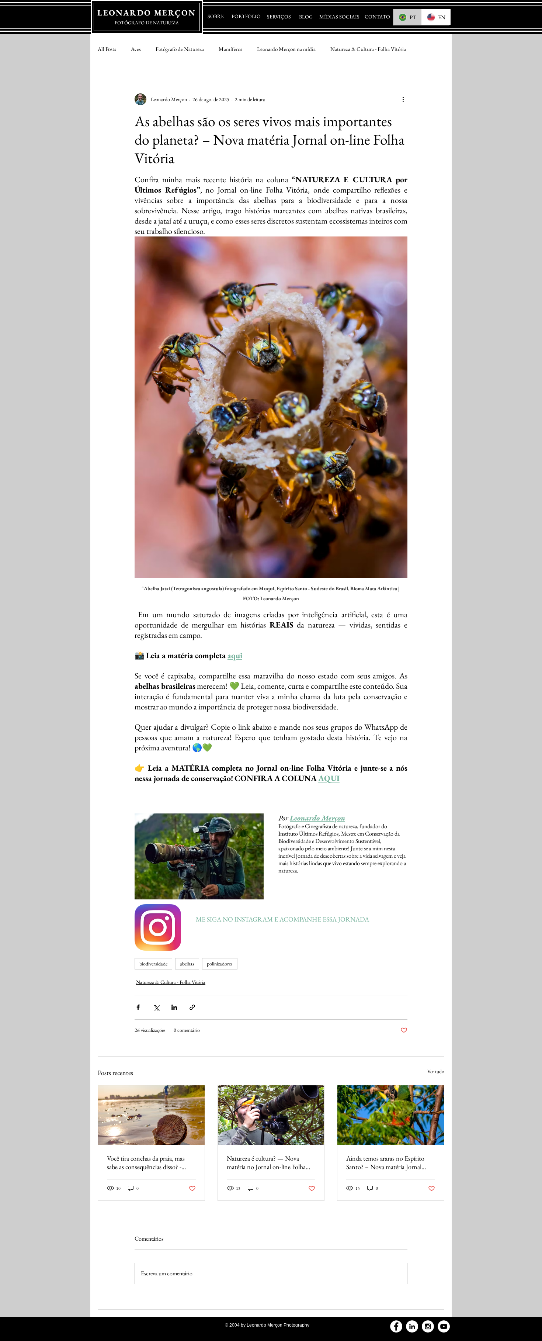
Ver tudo (435, 1071)
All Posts (107, 48)
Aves (136, 48)
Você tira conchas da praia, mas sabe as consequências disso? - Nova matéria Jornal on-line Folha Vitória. (150, 1162)
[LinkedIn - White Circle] (412, 1326)
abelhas (187, 963)
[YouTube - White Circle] (444, 1326)
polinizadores (220, 963)
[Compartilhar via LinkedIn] (174, 1007)
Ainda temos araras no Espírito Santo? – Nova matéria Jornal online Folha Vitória (385, 1162)
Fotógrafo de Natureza (180, 48)
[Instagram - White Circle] (428, 1326)
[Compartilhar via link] (192, 1007)
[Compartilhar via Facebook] (138, 1007)
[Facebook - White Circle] (396, 1326)
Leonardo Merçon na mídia (286, 48)
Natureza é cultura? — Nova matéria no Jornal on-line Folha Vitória (266, 1162)
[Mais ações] (403, 99)
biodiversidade (153, 963)
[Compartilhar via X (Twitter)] (156, 1007)
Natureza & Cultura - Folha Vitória (368, 48)
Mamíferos (230, 48)
